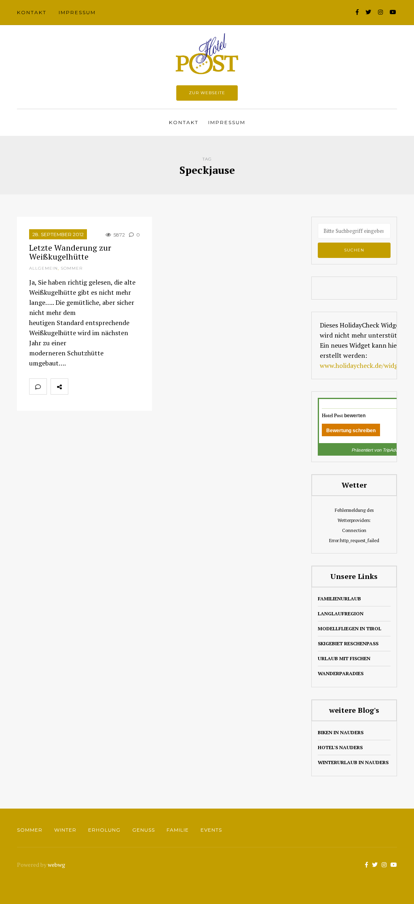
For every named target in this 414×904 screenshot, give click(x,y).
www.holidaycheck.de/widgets (363, 365)
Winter (65, 830)
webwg (57, 864)
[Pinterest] (112, 386)
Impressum (77, 12)
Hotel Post (332, 415)
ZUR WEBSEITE (207, 92)
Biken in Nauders (340, 732)
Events (211, 830)
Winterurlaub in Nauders (353, 762)
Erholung (104, 830)
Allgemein (43, 268)
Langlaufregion (340, 613)
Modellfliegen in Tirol (349, 628)
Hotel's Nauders (340, 747)
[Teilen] (77, 386)
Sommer (71, 268)
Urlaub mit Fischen (344, 658)
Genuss (143, 830)
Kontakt (31, 12)
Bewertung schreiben (351, 430)
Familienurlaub (339, 599)
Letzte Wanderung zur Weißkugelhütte (70, 252)
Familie (178, 830)
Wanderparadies (340, 673)
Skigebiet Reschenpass (348, 643)
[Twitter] (95, 386)
